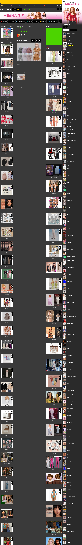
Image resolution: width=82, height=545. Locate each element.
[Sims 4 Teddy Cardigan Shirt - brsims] (7, 387)
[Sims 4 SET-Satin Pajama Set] (54, 316)
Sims (68, 143)
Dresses (69, 62)
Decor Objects (70, 507)
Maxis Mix (69, 263)
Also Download (70, 253)
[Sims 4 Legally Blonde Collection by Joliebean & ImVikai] (7, 33)
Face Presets (70, 418)
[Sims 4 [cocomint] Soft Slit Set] (7, 190)
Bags (68, 165)
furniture (29, 5)
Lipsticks (69, 454)
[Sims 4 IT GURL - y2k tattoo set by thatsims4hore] (54, 202)
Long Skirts (69, 517)
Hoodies (69, 429)
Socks (68, 436)
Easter (68, 468)
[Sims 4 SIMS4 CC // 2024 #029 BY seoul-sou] (7, 485)
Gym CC (68, 228)
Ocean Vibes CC (70, 443)
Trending (29, 9)
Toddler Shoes (70, 158)
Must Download (70, 246)
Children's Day (70, 355)
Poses (68, 288)
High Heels (69, 281)
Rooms (68, 383)
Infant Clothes (70, 323)
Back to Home (70, 249)
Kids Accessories (70, 366)
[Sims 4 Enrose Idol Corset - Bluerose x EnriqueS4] (54, 105)
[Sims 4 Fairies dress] (7, 176)
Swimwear (69, 73)
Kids (68, 175)
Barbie (68, 306)
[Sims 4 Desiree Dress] (7, 63)
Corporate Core (70, 161)
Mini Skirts (69, 524)
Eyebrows (69, 426)
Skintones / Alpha (71, 344)
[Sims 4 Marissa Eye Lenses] (7, 246)
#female (23, 31)
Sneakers (69, 482)
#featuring (3, 26)
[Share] (12, 31)
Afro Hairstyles (70, 235)
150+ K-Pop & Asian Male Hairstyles (72, 316)
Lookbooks (69, 136)
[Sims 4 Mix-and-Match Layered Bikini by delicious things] (54, 495)
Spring (68, 351)
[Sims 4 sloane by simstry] (54, 397)
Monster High (70, 401)
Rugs (68, 528)
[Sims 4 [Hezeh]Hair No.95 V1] (7, 401)
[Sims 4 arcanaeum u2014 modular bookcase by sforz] (7, 471)
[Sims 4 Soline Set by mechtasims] (7, 429)
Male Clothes (70, 292)
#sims (54, 404)
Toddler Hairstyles (71, 98)
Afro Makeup (70, 408)
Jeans (68, 115)
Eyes (68, 397)
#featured (48, 48)
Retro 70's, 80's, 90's (71, 129)
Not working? (48, 47)
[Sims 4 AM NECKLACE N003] (7, 161)
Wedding (69, 151)
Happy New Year (70, 394)
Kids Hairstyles (70, 239)
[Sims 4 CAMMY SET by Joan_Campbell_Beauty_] (54, 332)
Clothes (68, 59)
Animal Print (69, 337)
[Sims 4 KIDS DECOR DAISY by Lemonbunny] (7, 443)
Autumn (69, 369)
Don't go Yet (70, 80)
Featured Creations (71, 376)
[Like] (12, 29)
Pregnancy (69, 277)
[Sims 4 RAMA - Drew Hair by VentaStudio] (54, 267)
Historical (69, 232)
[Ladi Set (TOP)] (21, 77)
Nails (68, 358)
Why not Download (71, 66)
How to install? (49, 46)
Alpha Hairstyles (70, 313)
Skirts (68, 521)
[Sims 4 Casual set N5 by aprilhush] (7, 316)
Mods (33, 9)
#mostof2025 (73, 29)
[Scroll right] (60, 21)
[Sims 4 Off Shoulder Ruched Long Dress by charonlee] (54, 56)
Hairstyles (69, 189)
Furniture (69, 112)
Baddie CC (69, 52)
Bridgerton (69, 147)
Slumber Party (70, 126)
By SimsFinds (66, 29)
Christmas (69, 450)
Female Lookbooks (71, 133)
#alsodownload (4, 42)
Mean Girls (66, 24)
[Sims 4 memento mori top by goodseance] (54, 73)
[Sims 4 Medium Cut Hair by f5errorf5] (7, 288)
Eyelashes (69, 327)
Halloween (69, 200)
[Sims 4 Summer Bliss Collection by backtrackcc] (7, 302)
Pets (68, 168)
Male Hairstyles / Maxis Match (72, 330)
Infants (68, 207)
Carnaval (69, 387)
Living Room (69, 538)
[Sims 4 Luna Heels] (7, 499)
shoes (35, 5)
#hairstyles (7, 55)
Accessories (70, 295)
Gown (68, 203)
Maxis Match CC (70, 260)
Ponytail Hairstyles (71, 256)
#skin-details (7, 210)
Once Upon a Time (71, 464)
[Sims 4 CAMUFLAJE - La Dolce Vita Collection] (54, 186)
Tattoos (69, 274)
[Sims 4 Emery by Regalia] (7, 373)
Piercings (69, 461)
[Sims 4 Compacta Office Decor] (7, 232)
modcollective (6, 5)
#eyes (7, 252)
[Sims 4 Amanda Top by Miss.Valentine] (54, 381)
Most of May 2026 (71, 535)
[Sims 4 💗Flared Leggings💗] (54, 413)
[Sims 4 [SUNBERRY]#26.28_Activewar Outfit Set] (54, 251)
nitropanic (23, 34)
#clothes (7, 39)
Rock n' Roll (69, 186)
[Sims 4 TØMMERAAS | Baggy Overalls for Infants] (54, 430)
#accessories (7, 168)
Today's (68, 40)
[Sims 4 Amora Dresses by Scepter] (54, 138)
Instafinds (69, 542)
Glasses (69, 457)
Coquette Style (70, 91)
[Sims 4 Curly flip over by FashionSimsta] (7, 513)
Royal (68, 108)
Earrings (69, 475)
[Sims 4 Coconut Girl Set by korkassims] (54, 121)
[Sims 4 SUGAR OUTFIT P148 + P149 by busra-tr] (7, 119)
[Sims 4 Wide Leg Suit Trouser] (54, 462)
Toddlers (69, 101)
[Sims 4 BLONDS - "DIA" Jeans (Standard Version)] (54, 365)
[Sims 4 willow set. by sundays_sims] (7, 415)
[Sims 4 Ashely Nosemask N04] (7, 204)
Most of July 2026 (71, 447)
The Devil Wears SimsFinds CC (72, 514)
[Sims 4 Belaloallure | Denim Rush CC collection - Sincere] (7, 527)
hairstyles (15, 5)
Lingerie (68, 348)
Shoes (68, 214)
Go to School (70, 179)
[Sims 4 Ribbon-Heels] (54, 235)
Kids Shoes (69, 284)
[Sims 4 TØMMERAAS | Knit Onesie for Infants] (54, 300)
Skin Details (69, 422)
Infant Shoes (70, 362)
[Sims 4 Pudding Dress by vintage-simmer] (54, 219)
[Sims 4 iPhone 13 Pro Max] (54, 170)
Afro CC (68, 193)
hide (80, 23)
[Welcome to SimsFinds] (5, 9)
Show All (11, 26)
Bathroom (69, 433)
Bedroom (69, 440)
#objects (7, 224)
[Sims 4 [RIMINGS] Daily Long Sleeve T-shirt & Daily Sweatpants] (7, 274)
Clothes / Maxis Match (72, 119)
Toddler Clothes (70, 154)
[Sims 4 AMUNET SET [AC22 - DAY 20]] (7, 457)
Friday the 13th (70, 411)
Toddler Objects (70, 390)
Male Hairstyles (70, 302)
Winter (68, 373)
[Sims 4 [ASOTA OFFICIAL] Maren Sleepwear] (7, 344)
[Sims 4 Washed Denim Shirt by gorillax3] (7, 133)
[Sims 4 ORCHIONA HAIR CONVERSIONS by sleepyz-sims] (7, 49)
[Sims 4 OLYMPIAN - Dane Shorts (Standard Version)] (54, 527)
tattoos (54, 5)
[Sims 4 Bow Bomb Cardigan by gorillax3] (7, 77)
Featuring (69, 242)
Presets (69, 415)
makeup (47, 5)
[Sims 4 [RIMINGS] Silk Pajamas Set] (54, 89)
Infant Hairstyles (70, 334)
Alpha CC (69, 69)
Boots (68, 105)
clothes (22, 5)
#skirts (27, 31)
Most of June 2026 (71, 485)
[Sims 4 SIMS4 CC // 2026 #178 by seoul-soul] (7, 359)
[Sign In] (61, 9)
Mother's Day (70, 122)
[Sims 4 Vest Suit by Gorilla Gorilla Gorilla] (7, 260)
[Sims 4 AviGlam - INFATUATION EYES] (54, 511)
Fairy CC (68, 87)
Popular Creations (71, 33)
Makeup (69, 217)
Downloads (37, 9)
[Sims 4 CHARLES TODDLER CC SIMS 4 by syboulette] (7, 218)
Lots (68, 210)
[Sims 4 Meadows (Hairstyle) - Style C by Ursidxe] (7, 147)
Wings (68, 196)
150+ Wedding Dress (71, 496)
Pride (68, 492)
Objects (69, 489)
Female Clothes (70, 55)
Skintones (69, 341)
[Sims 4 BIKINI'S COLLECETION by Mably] (7, 330)
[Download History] (58, 9)
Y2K (67, 94)
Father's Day (70, 380)
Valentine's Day (70, 267)
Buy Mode (70, 43)
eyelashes (40, 5)
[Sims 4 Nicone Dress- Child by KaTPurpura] (7, 91)
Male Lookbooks (70, 531)
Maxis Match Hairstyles (72, 140)
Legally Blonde (70, 225)
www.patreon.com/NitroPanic (23, 69)
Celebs (68, 500)
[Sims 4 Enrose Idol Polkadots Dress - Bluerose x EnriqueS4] (54, 446)
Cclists (24, 9)
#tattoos (54, 209)
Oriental (69, 320)
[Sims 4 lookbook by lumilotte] (54, 348)
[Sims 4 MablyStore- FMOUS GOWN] (54, 284)
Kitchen (68, 471)
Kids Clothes (69, 172)
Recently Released (71, 48)
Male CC (69, 221)
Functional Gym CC (71, 404)
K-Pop (68, 309)
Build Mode (69, 299)
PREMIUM (19, 9)
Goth (68, 182)
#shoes (7, 505)
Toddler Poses (70, 503)
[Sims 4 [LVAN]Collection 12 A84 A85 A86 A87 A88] (54, 154)
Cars (68, 510)
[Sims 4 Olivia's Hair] (54, 478)
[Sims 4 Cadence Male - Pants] (7, 105)
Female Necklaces (71, 478)
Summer (69, 76)
